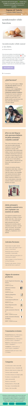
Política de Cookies (20, 403)
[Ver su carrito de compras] (22, 14)
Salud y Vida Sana (9, 388)
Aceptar (5, 403)
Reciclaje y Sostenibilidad (11, 386)
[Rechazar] (26, 400)
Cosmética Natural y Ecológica (12, 374)
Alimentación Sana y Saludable (12, 368)
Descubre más (8, 67)
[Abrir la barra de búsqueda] (26, 14)
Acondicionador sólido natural (12, 365)
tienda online (8, 220)
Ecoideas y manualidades (11, 377)
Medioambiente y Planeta (11, 383)
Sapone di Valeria (14, 10)
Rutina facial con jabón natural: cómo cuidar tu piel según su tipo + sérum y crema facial (13, 247)
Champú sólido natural (10, 372)
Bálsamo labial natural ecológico (13, 370)
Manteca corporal (9, 381)
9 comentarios (7, 73)
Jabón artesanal (9, 379)
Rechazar (11, 403)
